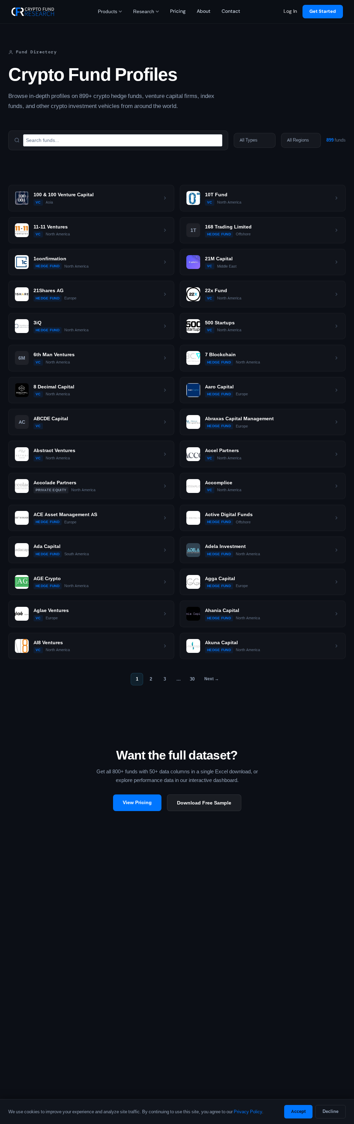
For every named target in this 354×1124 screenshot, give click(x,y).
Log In (290, 11)
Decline (330, 1111)
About (204, 11)
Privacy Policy (248, 1112)
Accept (298, 1111)
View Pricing (137, 802)
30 (192, 679)
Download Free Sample (204, 803)
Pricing (178, 11)
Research (143, 11)
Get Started (322, 11)
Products (107, 11)
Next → (211, 679)
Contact (231, 11)
